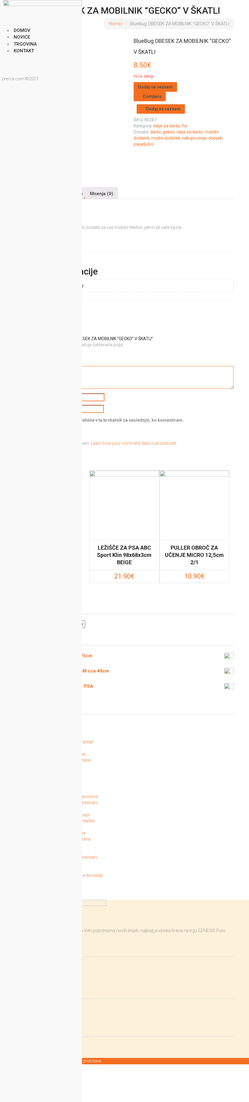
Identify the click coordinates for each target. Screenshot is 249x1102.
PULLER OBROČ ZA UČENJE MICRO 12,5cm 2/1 (194, 554)
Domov (22, 30)
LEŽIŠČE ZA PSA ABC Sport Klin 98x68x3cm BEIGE (124, 554)
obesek (215, 138)
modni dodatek (165, 138)
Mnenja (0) (101, 193)
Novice (22, 37)
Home (115, 23)
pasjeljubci (144, 144)
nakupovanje (194, 138)
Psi (184, 125)
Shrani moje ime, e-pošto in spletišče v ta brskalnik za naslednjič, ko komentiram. (102, 420)
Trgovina (25, 44)
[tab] (101, 193)
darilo (155, 132)
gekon (169, 132)
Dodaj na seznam (155, 87)
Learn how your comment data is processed (133, 443)
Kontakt (24, 51)
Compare (152, 96)
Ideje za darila (166, 125)
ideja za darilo (189, 132)
